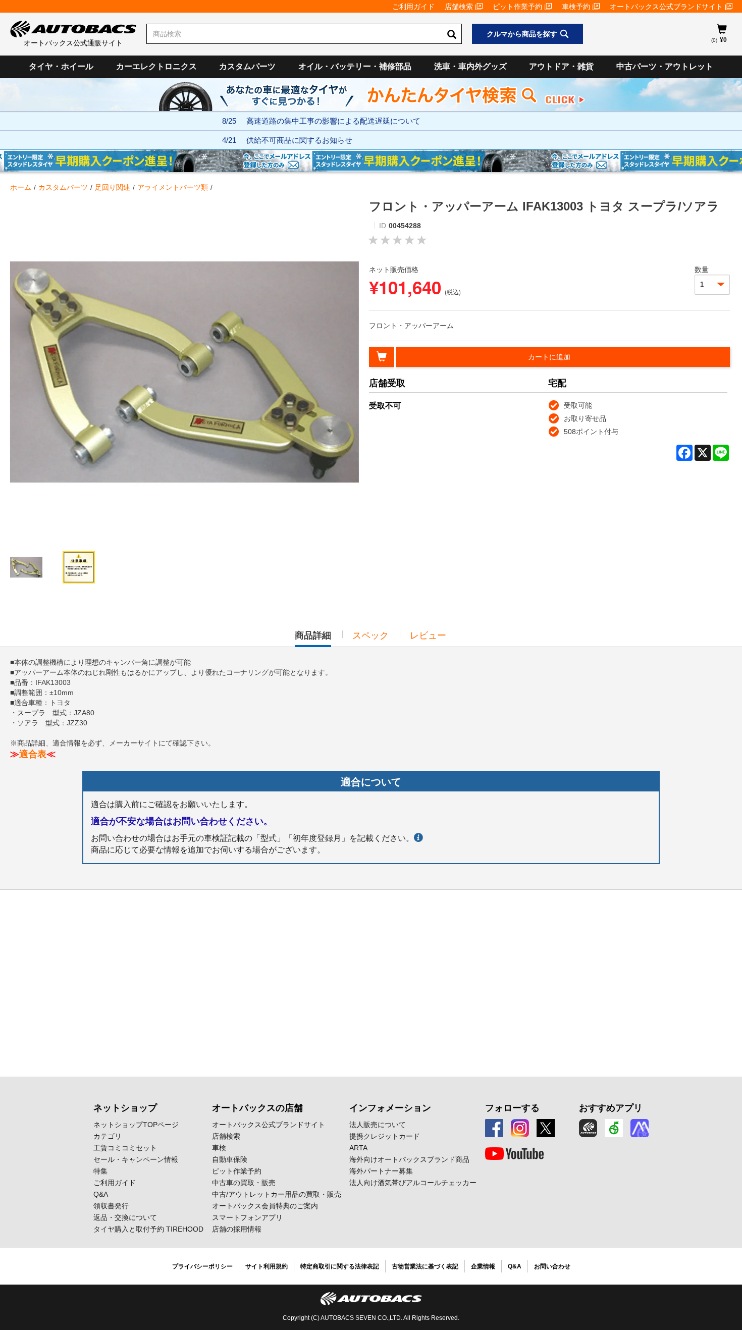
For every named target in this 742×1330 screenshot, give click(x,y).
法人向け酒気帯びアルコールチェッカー (412, 1183)
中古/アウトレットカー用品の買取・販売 (276, 1194)
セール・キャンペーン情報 (135, 1159)
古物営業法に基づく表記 (425, 1266)
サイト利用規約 (266, 1266)
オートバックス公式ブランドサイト (666, 7)
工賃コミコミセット (125, 1148)
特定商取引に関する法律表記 (339, 1266)
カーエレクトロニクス (156, 66)
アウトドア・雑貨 (561, 66)
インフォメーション (390, 1108)
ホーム (20, 187)
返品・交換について (125, 1217)
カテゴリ (107, 1136)
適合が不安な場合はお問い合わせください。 (182, 821)
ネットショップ (125, 1108)
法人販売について (377, 1125)
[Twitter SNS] (546, 1128)
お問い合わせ (552, 1266)
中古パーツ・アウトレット (664, 66)
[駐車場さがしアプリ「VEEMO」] (614, 1128)
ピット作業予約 (517, 7)
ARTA (358, 1148)
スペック (370, 635)
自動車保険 (229, 1159)
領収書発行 (111, 1206)
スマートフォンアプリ (247, 1217)
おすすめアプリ (611, 1108)
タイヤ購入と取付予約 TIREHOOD (148, 1229)
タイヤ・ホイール (61, 66)
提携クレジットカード (384, 1136)
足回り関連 (112, 187)
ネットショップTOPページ (136, 1125)
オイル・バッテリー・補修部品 (354, 66)
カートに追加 (549, 357)
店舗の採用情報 (236, 1229)
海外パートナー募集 (381, 1171)
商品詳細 (313, 638)
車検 (219, 1148)
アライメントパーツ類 (172, 187)
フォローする (512, 1108)
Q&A (100, 1194)
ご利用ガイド (413, 7)
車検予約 (576, 7)
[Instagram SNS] (520, 1128)
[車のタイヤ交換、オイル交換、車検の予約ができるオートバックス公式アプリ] (588, 1128)
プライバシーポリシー (202, 1266)
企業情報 (483, 1266)
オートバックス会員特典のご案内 (265, 1206)
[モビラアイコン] (639, 1128)
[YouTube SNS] (514, 1154)
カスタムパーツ (247, 66)
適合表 (32, 754)
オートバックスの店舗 (257, 1108)
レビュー (428, 635)
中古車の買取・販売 (244, 1183)
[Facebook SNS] (494, 1128)
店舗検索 (459, 7)
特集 (100, 1171)
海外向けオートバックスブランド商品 (409, 1159)
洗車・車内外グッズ (470, 66)
